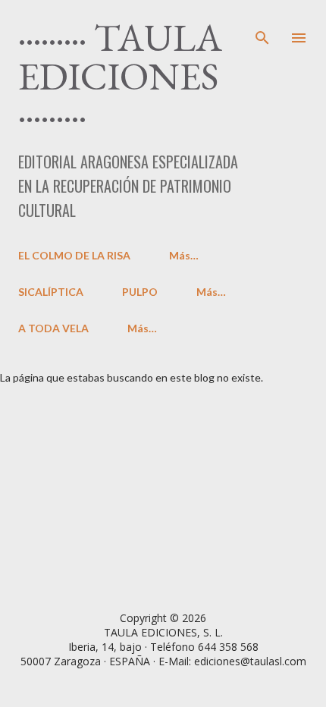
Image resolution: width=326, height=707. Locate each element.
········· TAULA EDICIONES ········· (120, 76)
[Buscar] (262, 27)
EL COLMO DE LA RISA (74, 255)
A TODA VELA (53, 328)
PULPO (140, 291)
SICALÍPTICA (50, 291)
